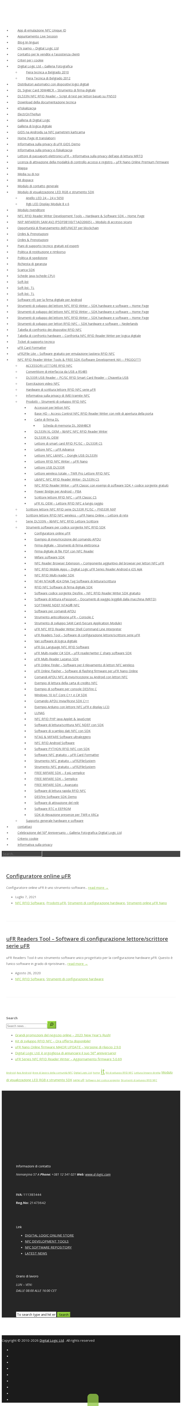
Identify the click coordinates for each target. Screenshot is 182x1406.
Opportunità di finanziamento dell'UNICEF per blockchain (58, 228)
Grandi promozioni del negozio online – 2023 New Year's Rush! (63, 1035)
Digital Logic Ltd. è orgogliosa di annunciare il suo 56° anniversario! (65, 1053)
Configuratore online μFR (52, 533)
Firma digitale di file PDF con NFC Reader (64, 551)
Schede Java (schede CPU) (36, 276)
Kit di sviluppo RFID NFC (119, 1072)
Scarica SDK (26, 270)
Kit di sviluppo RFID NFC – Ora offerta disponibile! (53, 1041)
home (96, 1072)
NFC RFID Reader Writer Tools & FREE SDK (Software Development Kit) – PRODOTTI (79, 359)
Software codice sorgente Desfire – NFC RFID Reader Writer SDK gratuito (87, 593)
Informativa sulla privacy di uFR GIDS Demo (49, 144)
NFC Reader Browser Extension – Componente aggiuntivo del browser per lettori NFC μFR (99, 563)
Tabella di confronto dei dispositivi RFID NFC (50, 330)
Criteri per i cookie (31, 60)
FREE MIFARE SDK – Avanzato (56, 785)
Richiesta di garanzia (32, 264)
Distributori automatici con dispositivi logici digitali (53, 84)
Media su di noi (28, 174)
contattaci (25, 827)
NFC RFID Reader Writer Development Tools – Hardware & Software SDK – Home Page (81, 216)
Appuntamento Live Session (38, 36)
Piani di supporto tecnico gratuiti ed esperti (48, 246)
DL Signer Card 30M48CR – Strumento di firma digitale (57, 90)
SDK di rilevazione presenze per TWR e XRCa (66, 815)
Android (11, 1072)
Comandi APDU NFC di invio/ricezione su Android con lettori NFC (81, 677)
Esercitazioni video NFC (43, 383)
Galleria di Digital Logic (34, 120)
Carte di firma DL (46, 419)
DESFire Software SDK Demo (55, 797)
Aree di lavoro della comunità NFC (52, 1072)
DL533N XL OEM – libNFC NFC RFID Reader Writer (70, 431)
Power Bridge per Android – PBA (57, 491)
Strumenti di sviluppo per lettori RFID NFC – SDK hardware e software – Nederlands (78, 324)
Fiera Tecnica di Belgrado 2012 (48, 78)
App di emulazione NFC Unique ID (42, 30)
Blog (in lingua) (28, 42)
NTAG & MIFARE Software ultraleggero (62, 737)
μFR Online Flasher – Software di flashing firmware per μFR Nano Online (86, 671)
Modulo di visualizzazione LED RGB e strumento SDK (56, 192)
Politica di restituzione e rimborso (42, 252)
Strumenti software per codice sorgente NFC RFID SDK (65, 527)
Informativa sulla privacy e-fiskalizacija (45, 150)
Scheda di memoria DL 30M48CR (67, 425)
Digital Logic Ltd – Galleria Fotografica (45, 66)
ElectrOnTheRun (29, 114)
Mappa (23, 168)
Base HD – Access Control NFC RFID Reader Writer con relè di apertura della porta (93, 413)
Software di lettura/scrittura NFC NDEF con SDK (69, 725)
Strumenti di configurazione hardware (96, 903)
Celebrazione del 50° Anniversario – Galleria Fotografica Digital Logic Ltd (70, 833)
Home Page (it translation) (36, 138)
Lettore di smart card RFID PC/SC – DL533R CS (68, 443)
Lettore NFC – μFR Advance (54, 449)
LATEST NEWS (36, 1253)
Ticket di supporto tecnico (36, 342)
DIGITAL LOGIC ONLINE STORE (49, 1235)
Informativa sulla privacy (35, 844)
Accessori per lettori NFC (52, 407)
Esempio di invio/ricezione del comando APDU (67, 539)
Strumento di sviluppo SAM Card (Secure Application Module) (78, 623)
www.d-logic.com (98, 1174)
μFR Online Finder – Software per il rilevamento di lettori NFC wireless (84, 665)
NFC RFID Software (30, 903)
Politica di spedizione (32, 258)
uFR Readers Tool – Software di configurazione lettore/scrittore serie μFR (87, 635)
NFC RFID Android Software (54, 743)
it (103, 1071)
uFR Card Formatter (32, 348)
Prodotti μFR (56, 903)
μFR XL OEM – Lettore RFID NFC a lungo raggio (68, 503)
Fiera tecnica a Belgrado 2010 (47, 72)
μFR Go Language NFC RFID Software (61, 647)
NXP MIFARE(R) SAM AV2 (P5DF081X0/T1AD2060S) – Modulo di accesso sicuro (75, 222)
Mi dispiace (26, 180)
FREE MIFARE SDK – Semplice (55, 779)
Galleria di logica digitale (35, 126)
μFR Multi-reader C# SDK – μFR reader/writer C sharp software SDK (83, 653)
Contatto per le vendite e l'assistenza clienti (49, 54)
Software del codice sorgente (102, 1080)
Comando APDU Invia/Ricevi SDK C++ (61, 701)
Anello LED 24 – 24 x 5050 (45, 198)
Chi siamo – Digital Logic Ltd (38, 48)
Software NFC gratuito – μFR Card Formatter (66, 755)
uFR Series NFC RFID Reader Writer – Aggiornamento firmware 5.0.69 (68, 1059)
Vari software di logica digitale (55, 641)
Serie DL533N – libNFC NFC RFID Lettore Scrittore (62, 521)
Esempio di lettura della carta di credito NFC (65, 683)
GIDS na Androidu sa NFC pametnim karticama (51, 132)
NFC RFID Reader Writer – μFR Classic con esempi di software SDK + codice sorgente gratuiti (101, 485)
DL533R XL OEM (46, 437)
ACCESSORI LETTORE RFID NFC (49, 365)
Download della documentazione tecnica (47, 102)
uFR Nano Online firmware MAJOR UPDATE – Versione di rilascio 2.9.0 (68, 1047)
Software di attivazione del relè (56, 803)
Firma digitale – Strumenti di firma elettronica (66, 545)
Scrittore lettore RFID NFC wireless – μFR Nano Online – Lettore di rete (77, 515)
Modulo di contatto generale (38, 186)
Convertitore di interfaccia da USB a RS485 (56, 371)
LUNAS (39, 713)
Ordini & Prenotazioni (33, 234)
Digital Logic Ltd (83, 1072)
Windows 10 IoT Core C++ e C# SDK (60, 695)
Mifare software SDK (49, 557)
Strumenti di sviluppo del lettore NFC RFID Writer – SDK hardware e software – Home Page (83, 306)
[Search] (51, 1025)
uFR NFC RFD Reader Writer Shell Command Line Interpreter (77, 629)
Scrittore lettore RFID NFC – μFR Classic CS (65, 497)
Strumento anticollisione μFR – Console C (64, 617)
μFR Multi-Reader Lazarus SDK (56, 659)
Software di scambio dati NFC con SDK (62, 731)
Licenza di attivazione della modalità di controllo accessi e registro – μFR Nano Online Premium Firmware (93, 162)
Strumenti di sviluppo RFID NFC (139, 1080)
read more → (98, 887)
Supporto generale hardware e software (54, 821)
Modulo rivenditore (31, 210)
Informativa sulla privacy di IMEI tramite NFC (58, 395)
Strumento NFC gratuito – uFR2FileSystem (64, 761)
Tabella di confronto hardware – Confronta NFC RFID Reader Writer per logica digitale (79, 336)
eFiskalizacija (27, 108)
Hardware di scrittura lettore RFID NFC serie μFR (61, 389)
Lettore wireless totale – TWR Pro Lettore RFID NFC (72, 473)
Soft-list (23, 282)
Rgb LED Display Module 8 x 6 (47, 204)
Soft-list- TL (26, 288)
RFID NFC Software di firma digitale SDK (63, 587)
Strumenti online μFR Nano (147, 903)
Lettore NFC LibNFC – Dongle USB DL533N (65, 455)
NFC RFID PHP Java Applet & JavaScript (62, 719)
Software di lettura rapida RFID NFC (60, 791)
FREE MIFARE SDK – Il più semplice (59, 773)
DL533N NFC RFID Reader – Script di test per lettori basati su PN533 (67, 96)
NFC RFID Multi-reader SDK (54, 575)
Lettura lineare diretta (147, 1072)
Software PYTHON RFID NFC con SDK (62, 749)
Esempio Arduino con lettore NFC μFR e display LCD (71, 707)
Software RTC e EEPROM (52, 809)
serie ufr (79, 1080)
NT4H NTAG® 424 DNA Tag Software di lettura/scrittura (75, 581)
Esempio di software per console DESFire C (65, 689)
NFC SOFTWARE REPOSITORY (48, 1247)
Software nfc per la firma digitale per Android (50, 300)
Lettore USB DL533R (49, 467)
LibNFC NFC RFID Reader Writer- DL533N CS (66, 479)
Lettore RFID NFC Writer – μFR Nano (61, 461)
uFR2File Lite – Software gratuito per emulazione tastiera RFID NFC (66, 354)
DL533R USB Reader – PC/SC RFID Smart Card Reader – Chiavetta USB (77, 377)
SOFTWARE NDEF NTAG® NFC (57, 605)
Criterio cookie (28, 839)
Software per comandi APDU (55, 611)
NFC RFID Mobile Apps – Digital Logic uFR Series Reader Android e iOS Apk (88, 569)
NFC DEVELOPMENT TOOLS (47, 1241)
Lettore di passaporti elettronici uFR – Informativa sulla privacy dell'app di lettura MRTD (80, 156)
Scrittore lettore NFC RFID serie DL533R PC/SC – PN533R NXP (71, 509)
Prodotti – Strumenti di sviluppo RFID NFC (56, 401)
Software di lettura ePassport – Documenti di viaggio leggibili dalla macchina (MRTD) (95, 599)
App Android (24, 1072)
